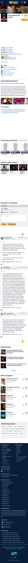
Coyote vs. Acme (6, 464)
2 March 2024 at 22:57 (22, 237)
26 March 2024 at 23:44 (22, 267)
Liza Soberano (4, 55)
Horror (6, 47)
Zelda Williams (11, 52)
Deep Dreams (8, 237)
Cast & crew (8, 9)
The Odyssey (5, 452)
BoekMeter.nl (5, 495)
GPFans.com (5, 488)
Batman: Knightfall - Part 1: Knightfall (7, 450)
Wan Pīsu (18, 460)
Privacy (8, 548)
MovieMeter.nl (5, 490)
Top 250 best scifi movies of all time (10, 534)
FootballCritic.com (6, 484)
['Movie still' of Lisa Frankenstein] (6, 101)
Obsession (4, 462)
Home (2, 5)
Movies (7, 5)
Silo (17, 455)
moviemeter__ (7, 524)
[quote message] (26, 264)
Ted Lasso (18, 451)
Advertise (22, 547)
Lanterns (18, 449)
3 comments (4, 205)
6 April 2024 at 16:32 (23, 313)
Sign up (4, 547)
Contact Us (10, 547)
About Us (16, 547)
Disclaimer (13, 548)
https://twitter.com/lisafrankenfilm (10, 112)
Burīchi (17, 453)
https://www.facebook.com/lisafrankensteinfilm (13, 109)
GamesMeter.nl (5, 497)
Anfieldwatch (5, 503)
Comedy (12, 5)
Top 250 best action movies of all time (11, 540)
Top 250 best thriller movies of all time (11, 536)
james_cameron (8, 313)
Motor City (4, 447)
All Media (25, 162)
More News (14, 370)
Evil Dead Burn (5, 460)
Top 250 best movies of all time (9, 532)
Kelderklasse (5, 501)
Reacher (18, 447)
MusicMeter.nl (5, 493)
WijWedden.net (5, 499)
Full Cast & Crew (23, 140)
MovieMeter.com (6, 491)
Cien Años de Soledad (21, 457)
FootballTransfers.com (7, 482)
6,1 (13, 57)
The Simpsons (19, 458)
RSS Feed (19, 548)
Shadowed (7, 267)
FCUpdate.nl (5, 486)
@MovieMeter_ (7, 527)
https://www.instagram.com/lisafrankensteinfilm (13, 111)
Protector (4, 454)
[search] (22, 2)
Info (2, 9)
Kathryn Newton (8, 54)
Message (5, 212)
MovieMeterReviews (8, 522)
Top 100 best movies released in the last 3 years (13, 542)
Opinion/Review (14, 212)
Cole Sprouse (16, 54)
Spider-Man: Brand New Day (6, 457)
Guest (5, 208)
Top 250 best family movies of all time (11, 538)
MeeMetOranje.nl (6, 505)
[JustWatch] (14, 557)
